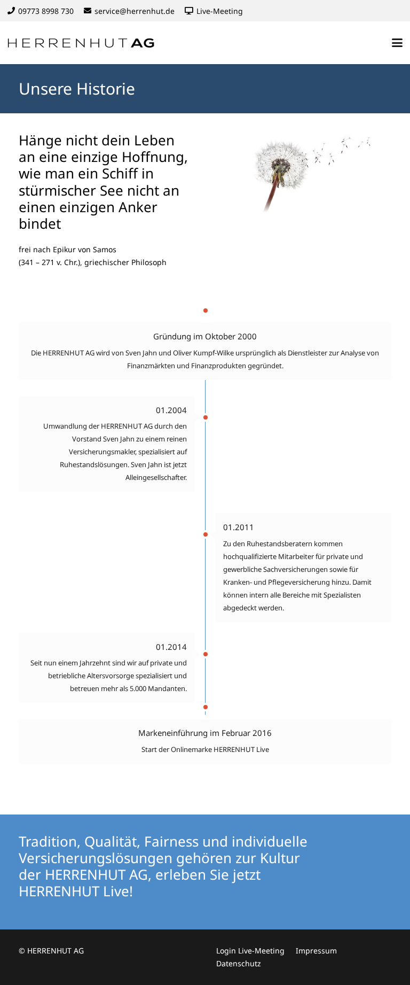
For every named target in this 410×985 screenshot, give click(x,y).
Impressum (316, 950)
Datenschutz (238, 963)
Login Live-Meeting (250, 950)
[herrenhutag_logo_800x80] (87, 43)
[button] (397, 42)
